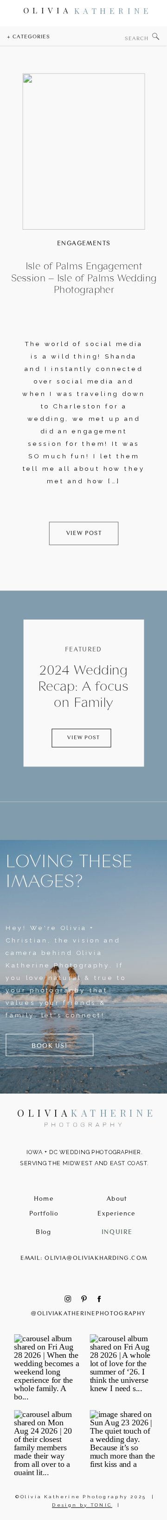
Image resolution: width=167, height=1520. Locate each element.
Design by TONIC (82, 1505)
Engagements (83, 243)
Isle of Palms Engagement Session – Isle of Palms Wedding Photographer (84, 277)
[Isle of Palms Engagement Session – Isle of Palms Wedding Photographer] (83, 151)
